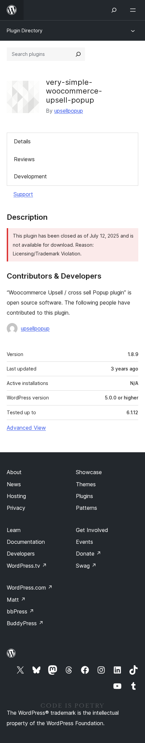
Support (23, 194)
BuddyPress (25, 623)
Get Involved (92, 530)
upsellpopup (68, 110)
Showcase (89, 472)
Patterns (86, 507)
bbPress (20, 611)
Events (84, 541)
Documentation (26, 541)
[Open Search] (114, 10)
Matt (16, 599)
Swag (86, 565)
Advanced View (26, 427)
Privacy (16, 507)
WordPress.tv (27, 565)
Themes (86, 484)
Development (30, 176)
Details (22, 141)
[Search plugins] (78, 54)
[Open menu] (134, 10)
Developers (21, 553)
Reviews (24, 159)
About (14, 472)
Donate (88, 553)
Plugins (84, 496)
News (14, 484)
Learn (14, 530)
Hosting (16, 496)
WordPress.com (30, 587)
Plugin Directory (24, 30)
